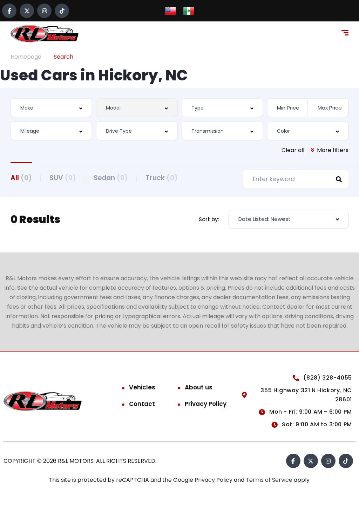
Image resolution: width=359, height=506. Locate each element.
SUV (62, 178)
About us (198, 387)
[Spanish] (188, 10)
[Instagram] (44, 11)
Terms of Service (270, 480)
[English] (170, 10)
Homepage (26, 57)
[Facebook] (9, 11)
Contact (142, 404)
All (21, 178)
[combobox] (51, 107)
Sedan (111, 178)
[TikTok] (62, 11)
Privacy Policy (205, 404)
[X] (27, 11)
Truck (161, 178)
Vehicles (142, 387)
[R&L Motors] (45, 33)
